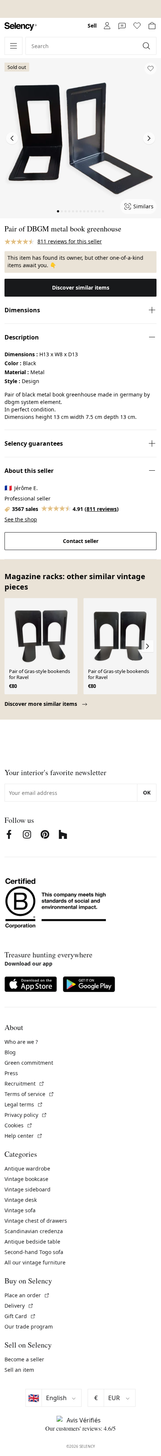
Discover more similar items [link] (41, 703)
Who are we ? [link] (21, 1041)
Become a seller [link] (24, 1359)
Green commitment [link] (28, 1062)
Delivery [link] (19, 1305)
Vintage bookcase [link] (26, 1178)
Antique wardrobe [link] (27, 1168)
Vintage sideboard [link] (27, 1189)
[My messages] (122, 25)
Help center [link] (23, 1135)
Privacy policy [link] (25, 1114)
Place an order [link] (27, 1295)
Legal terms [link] (23, 1104)
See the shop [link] (20, 519)
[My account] (107, 25)
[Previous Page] (12, 138)
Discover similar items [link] (80, 287)
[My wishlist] (137, 25)
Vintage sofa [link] (20, 1210)
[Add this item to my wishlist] (150, 68)
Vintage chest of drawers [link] (35, 1220)
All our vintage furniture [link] (35, 1262)
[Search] (147, 46)
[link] (20, 26)
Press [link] (11, 1073)
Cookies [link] (18, 1125)
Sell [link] (92, 25)
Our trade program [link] (28, 1326)
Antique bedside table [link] (32, 1241)
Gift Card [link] (20, 1316)
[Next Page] (149, 138)
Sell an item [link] (19, 1369)
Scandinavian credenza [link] (33, 1231)
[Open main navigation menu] (13, 46)
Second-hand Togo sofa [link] (33, 1252)
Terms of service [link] (29, 1093)
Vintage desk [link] (20, 1199)
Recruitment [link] (24, 1083)
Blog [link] (10, 1052)
